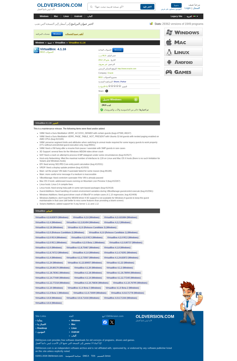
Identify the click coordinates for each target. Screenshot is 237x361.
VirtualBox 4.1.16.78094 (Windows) (124, 273)
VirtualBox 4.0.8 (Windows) (48, 298)
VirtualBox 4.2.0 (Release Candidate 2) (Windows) (59, 232)
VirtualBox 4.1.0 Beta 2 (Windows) (122, 288)
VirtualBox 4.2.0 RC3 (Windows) (87, 237)
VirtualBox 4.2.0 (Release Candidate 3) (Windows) (92, 227)
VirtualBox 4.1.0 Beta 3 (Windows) (84, 288)
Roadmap (42, 328)
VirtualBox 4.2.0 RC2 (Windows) (122, 237)
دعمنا (176, 5)
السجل (196, 8)
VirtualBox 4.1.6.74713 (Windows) (51, 252)
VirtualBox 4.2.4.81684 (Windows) (120, 217)
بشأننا (39, 320)
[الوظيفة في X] (106, 91)
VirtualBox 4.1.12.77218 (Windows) (52, 283)
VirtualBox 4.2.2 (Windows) (117, 222)
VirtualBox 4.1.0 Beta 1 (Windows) (52, 293)
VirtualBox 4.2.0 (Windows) (48, 247)
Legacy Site (176, 16)
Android (78, 16)
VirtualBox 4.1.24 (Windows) (49, 263)
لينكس (183, 52)
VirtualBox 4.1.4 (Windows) (48, 257)
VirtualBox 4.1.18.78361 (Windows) (52, 273)
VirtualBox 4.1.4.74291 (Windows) (120, 252)
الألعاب (183, 71)
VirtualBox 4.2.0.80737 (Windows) (125, 242)
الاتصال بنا (41, 324)
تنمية (50, 43)
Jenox (108, 356)
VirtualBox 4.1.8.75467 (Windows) (82, 247)
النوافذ (183, 32)
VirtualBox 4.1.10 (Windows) (49, 288)
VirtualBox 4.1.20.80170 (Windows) (52, 268)
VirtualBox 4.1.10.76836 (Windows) (91, 283)
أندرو (183, 61)
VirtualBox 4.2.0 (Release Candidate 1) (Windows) (113, 232)
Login (188, 8)
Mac (56, 16)
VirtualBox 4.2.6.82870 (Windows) (51, 217)
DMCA (86, 356)
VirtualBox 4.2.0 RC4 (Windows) (51, 237)
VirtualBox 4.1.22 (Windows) (120, 263)
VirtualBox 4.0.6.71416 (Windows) (82, 298)
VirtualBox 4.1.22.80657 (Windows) (85, 263)
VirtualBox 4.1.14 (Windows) (88, 278)
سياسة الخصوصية (73, 356)
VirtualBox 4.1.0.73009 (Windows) (89, 293)
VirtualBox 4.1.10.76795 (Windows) (130, 283)
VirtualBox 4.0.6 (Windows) (48, 303)
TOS (93, 356)
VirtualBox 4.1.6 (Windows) (86, 252)
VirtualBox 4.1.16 (53, 49)
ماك (183, 42)
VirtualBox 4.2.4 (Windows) (48, 222)
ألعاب (89, 16)
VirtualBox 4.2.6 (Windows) (86, 217)
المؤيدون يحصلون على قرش (171, 9)
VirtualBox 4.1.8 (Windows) (117, 247)
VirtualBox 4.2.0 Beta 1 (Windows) (88, 242)
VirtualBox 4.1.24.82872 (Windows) (121, 257)
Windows (44, 16)
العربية (189, 16)
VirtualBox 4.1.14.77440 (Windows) (52, 278)
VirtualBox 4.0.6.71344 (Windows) (120, 298)
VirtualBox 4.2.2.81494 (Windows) (82, 222)
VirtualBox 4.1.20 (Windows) (88, 268)
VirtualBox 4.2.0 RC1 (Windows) (51, 242)
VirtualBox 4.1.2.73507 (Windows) (82, 257)
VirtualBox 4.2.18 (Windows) (49, 227)
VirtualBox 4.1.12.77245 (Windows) (124, 278)
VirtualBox (60, 43)
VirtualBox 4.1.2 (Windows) (120, 268)
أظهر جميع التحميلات (74, 34)
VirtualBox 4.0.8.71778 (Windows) (127, 293)
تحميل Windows (112, 99)
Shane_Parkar (120, 82)
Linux (66, 16)
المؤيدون (41, 332)
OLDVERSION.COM (59, 5)
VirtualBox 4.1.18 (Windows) (88, 273)
